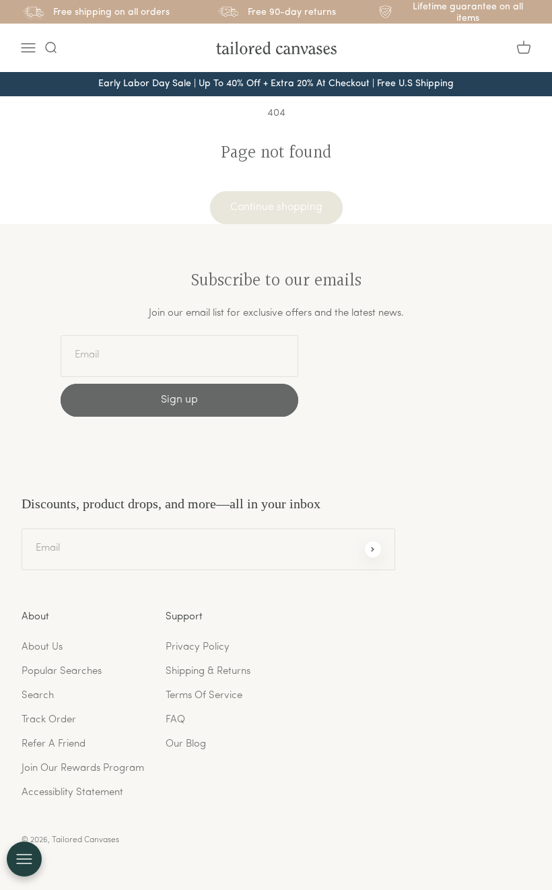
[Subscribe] (373, 549)
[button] (50, 48)
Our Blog (186, 744)
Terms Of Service (204, 696)
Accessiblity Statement (72, 793)
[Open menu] (24, 859)
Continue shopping (276, 207)
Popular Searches (62, 671)
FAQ (175, 720)
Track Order (49, 720)
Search (38, 696)
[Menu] (28, 48)
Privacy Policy (198, 647)
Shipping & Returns (208, 671)
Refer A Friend (53, 744)
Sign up (179, 400)
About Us (42, 647)
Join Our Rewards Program (83, 768)
